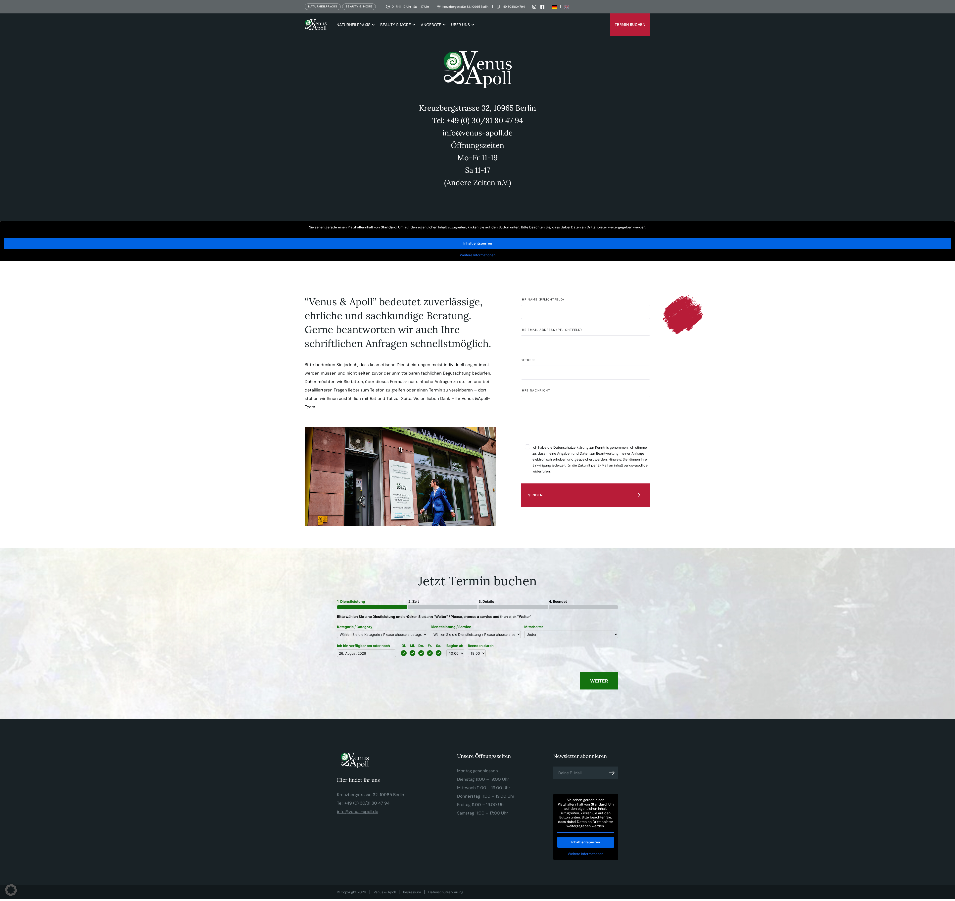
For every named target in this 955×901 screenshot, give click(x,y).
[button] (11, 890)
